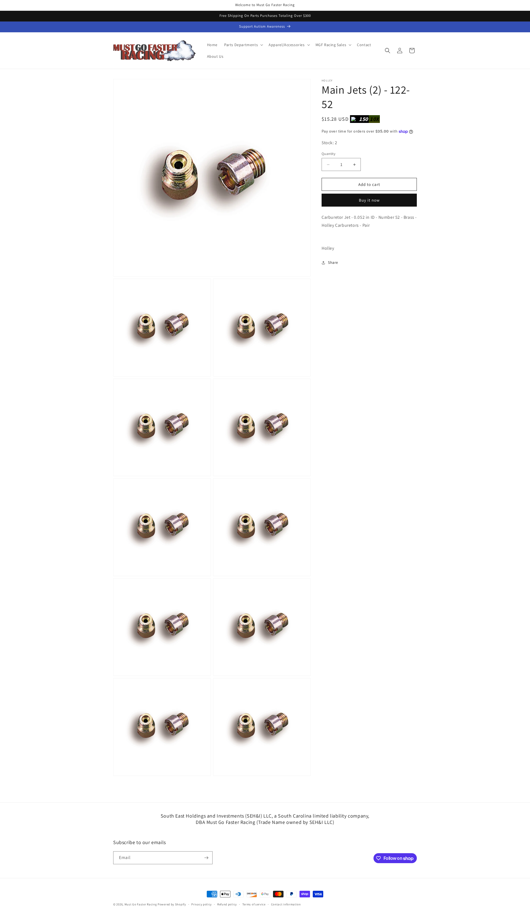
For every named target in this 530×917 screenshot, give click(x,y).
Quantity (328, 153)
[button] (243, 45)
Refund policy (227, 904)
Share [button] (333, 262)
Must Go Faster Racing (141, 904)
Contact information (286, 904)
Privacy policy (201, 904)
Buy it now (369, 200)
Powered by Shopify (172, 904)
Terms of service (254, 904)
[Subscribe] (206, 857)
